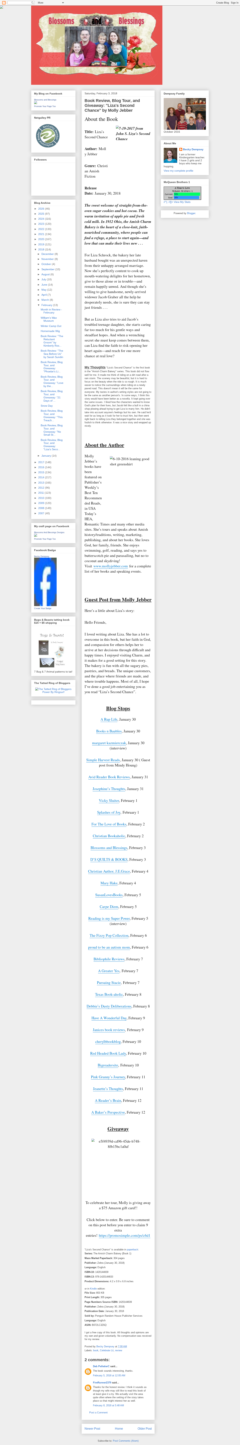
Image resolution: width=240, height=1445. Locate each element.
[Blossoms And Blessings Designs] (35, 535)
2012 (41, 487)
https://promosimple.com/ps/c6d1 (124, 1235)
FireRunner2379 (102, 1382)
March (45, 299)
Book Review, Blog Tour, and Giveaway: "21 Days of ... (52, 396)
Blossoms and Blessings (45, 100)
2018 (41, 249)
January (46, 455)
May (44, 289)
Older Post (145, 1428)
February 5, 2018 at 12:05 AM (109, 1375)
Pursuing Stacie (109, 982)
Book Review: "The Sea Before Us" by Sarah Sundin (52, 354)
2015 (41, 472)
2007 (41, 513)
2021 (41, 234)
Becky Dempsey (41, 556)
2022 (41, 229)
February (47, 305)
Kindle (93, 1288)
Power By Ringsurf (53, 692)
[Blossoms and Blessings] (35, 103)
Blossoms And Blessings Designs (49, 532)
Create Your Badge (42, 608)
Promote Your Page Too (45, 106)
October (46, 264)
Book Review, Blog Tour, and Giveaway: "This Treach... (52, 415)
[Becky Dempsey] (45, 605)
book (95, 1350)
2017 (41, 462)
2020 (41, 239)
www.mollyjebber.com (110, 565)
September (48, 269)
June (44, 284)
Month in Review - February (51, 311)
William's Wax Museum (49, 319)
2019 (41, 244)
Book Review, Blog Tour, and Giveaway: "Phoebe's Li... (52, 367)
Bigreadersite (108, 1065)
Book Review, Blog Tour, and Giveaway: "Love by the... (52, 381)
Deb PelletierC (101, 1366)
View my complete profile (178, 170)
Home (119, 1428)
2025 (41, 213)
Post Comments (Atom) (126, 1440)
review (118, 1350)
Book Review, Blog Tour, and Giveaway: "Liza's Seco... (52, 444)
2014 (41, 477)
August (45, 274)
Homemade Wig (50, 331)
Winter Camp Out (51, 325)
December (48, 253)
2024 (41, 218)
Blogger (191, 213)
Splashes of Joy (108, 812)
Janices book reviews (109, 1029)
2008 (41, 508)
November (48, 258)
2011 (41, 492)
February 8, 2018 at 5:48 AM (108, 1405)
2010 (41, 497)
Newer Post (92, 1428)
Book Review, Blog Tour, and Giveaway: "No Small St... (52, 430)
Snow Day (47, 405)
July (44, 279)
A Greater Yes (108, 970)
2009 (41, 503)
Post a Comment (98, 1412)
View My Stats (182, 201)
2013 (41, 482)
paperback (132, 1249)
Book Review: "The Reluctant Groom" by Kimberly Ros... (52, 341)
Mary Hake (109, 882)
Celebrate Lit (107, 1350)
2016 (41, 467)
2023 (41, 223)
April (44, 294)
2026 (41, 208)
